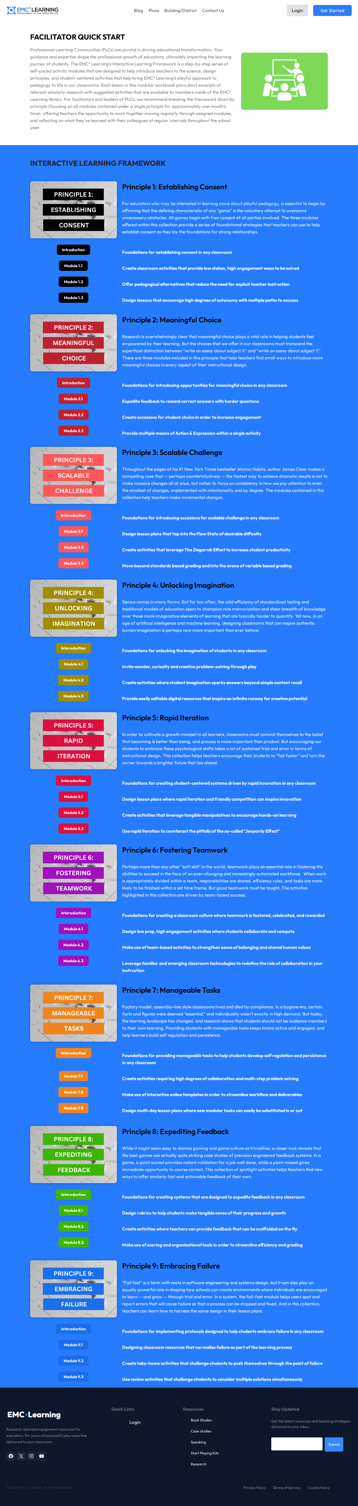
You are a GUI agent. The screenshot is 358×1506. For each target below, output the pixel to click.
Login (297, 10)
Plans (154, 10)
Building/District (180, 10)
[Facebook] (10, 1456)
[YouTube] (41, 1456)
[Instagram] (31, 1456)
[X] (21, 1456)
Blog (138, 10)
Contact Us (213, 10)
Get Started (332, 10)
